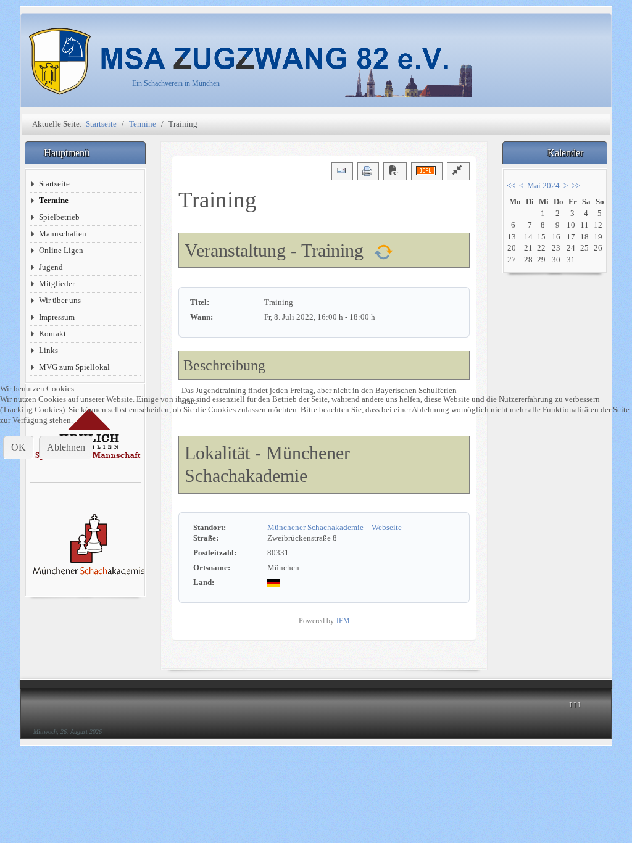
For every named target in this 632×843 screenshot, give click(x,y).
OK (18, 447)
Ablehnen (66, 447)
